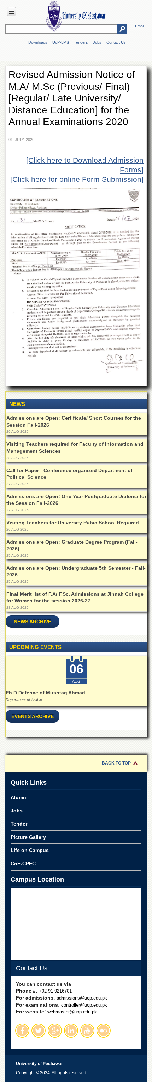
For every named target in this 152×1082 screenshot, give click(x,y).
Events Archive (32, 716)
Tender (19, 824)
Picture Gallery (28, 837)
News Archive (32, 621)
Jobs (97, 42)
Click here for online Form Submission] (78, 179)
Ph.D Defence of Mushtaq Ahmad (45, 692)
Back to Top (116, 763)
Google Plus (54, 1030)
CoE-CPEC (23, 863)
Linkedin (71, 1030)
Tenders (81, 42)
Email (139, 26)
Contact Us (116, 42)
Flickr (103, 1030)
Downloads (37, 42)
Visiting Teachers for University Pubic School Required (72, 522)
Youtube (87, 1030)
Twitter (38, 1030)
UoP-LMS (60, 42)
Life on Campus (30, 850)
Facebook (22, 1030)
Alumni (19, 797)
